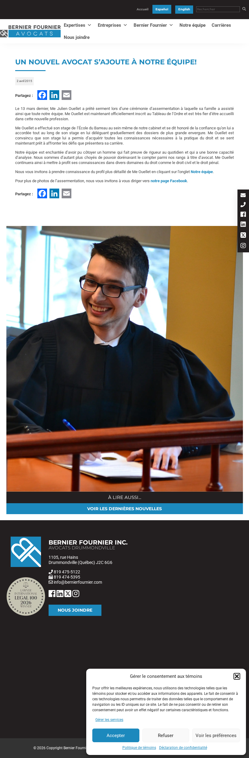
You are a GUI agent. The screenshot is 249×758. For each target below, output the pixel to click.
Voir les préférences (216, 735)
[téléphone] (243, 205)
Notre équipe (192, 25)
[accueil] (30, 37)
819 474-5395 (67, 577)
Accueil (142, 9)
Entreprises (109, 25)
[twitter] (243, 235)
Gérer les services (109, 720)
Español (161, 9)
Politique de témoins (139, 748)
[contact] (243, 196)
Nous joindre (77, 37)
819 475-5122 (67, 571)
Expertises (74, 25)
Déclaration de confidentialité (183, 748)
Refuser (165, 735)
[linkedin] (243, 224)
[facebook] (243, 214)
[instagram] (243, 246)
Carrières (221, 25)
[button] (237, 676)
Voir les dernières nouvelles (124, 508)
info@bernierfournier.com (78, 582)
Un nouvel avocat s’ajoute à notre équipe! (106, 62)
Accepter (116, 735)
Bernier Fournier (150, 25)
